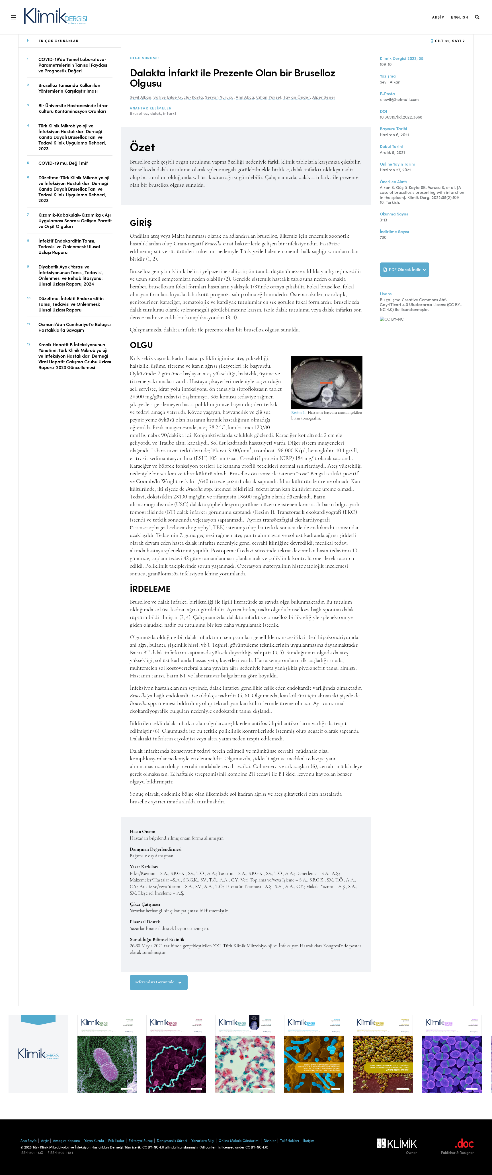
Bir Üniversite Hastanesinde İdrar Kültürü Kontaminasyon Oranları (73, 108)
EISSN (52, 1152)
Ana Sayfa (28, 1140)
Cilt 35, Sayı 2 (449, 40)
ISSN (24, 1152)
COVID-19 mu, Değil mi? (63, 162)
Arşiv (438, 17)
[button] (477, 17)
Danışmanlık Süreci (172, 1140)
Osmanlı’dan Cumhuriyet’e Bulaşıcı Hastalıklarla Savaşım (74, 327)
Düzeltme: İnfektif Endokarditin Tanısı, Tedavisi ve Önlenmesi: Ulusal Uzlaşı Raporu (71, 303)
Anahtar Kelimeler (151, 108)
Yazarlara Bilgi (202, 1140)
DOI (383, 111)
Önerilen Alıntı (393, 181)
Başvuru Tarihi (393, 128)
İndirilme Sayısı (394, 231)
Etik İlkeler (116, 1140)
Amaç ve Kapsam (66, 1140)
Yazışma (388, 76)
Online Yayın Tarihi (397, 164)
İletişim (308, 1140)
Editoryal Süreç (141, 1140)
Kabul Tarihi (391, 146)
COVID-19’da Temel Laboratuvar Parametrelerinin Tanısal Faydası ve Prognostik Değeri (72, 64)
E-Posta (387, 93)
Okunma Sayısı (394, 213)
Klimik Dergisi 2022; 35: (402, 58)
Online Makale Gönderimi (239, 1140)
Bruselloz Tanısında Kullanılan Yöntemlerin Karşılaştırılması (69, 87)
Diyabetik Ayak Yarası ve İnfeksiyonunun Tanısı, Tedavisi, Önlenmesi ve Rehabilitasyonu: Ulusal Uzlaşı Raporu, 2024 (70, 274)
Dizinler (270, 1140)
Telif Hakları (289, 1140)
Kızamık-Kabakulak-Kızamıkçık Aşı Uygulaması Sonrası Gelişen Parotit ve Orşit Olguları (75, 220)
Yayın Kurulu (94, 1140)
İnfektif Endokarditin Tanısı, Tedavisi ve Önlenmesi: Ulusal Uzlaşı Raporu (69, 246)
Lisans (386, 293)
